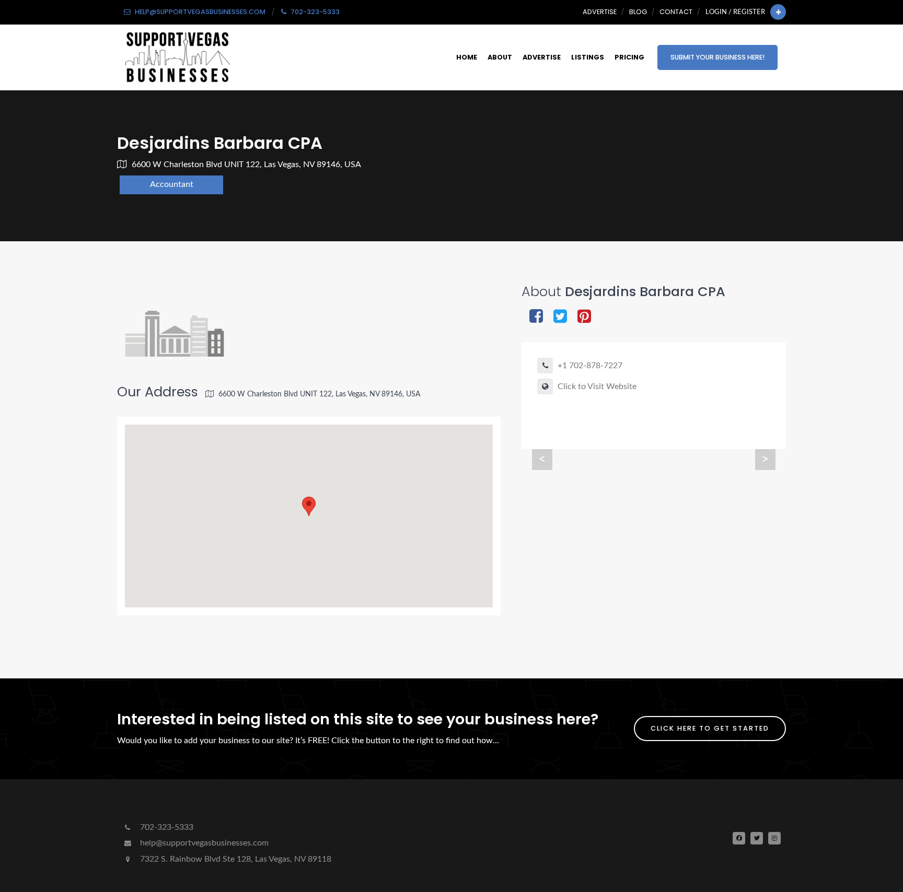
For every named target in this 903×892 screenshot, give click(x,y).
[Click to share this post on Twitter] (560, 317)
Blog (638, 11)
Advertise (600, 11)
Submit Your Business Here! (717, 57)
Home (466, 57)
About (500, 57)
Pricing (629, 57)
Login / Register (735, 12)
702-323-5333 (165, 827)
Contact (675, 11)
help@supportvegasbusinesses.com (203, 843)
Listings (587, 57)
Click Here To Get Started (710, 728)
